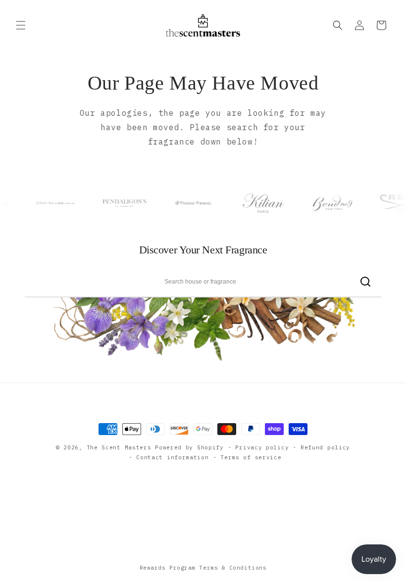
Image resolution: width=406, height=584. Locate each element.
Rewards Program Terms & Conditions (203, 567)
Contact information (172, 457)
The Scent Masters (119, 447)
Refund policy (325, 447)
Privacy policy (262, 447)
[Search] (365, 281)
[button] (21, 25)
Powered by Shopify (189, 447)
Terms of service (250, 457)
